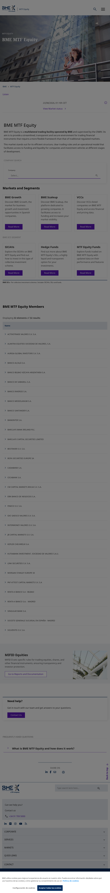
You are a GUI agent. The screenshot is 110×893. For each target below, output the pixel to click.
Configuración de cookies (24, 888)
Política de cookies (71, 881)
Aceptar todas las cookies (50, 888)
